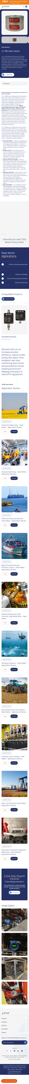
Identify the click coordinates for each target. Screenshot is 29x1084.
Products (4, 1018)
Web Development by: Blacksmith (14, 1073)
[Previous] (2, 234)
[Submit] (25, 1042)
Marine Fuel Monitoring (21, 282)
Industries (4, 1022)
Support (4, 1032)
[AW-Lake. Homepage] (5, 6)
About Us (4, 1025)
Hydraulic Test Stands (21, 274)
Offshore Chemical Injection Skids (18, 264)
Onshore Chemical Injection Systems (17, 278)
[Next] (5, 234)
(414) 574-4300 (15, 3)
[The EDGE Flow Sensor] (15, 322)
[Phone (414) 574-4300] (10, 3)
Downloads (5, 1029)
